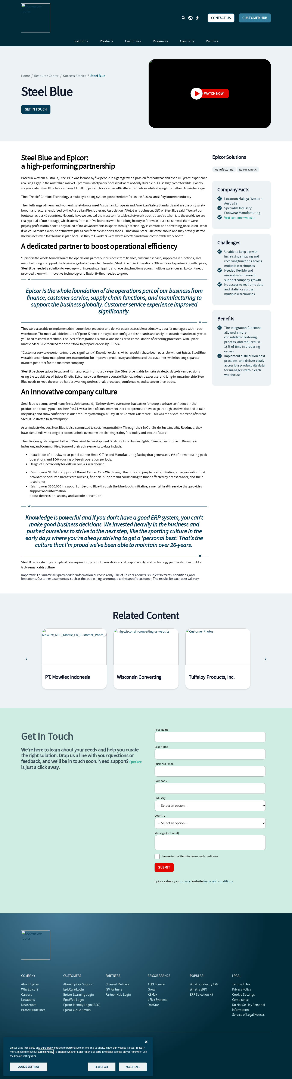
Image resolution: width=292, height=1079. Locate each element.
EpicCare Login (73, 989)
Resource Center (46, 76)
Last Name (161, 747)
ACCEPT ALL (133, 1067)
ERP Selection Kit (201, 994)
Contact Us (221, 18)
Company (161, 781)
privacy (185, 881)
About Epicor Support (78, 984)
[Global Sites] (190, 18)
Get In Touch (36, 109)
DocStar (153, 1005)
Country (160, 815)
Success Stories (74, 76)
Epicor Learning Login (78, 994)
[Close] (146, 1042)
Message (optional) (167, 833)
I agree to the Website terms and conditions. (190, 856)
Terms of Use (241, 984)
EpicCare (135, 762)
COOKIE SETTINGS (29, 1066)
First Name (161, 730)
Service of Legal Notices (248, 1015)
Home (25, 76)
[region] (78, 1056)
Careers (26, 994)
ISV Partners (114, 989)
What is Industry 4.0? (204, 984)
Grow (151, 989)
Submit (164, 867)
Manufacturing (224, 169)
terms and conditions (218, 881)
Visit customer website (239, 218)
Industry (160, 798)
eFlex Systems (157, 1000)
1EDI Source (156, 984)
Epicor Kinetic (248, 169)
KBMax (152, 994)
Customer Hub (254, 18)
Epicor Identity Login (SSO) (81, 1005)
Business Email (164, 764)
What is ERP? (198, 989)
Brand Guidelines (33, 1010)
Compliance (240, 1000)
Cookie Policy (45, 1052)
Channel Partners (118, 984)
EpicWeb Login (73, 1000)
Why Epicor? (29, 989)
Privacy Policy (241, 989)
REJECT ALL (101, 1067)
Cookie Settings (243, 994)
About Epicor (30, 984)
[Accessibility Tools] (197, 18)
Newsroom (28, 1005)
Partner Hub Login (118, 994)
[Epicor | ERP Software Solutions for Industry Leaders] (35, 17)
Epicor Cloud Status (76, 1010)
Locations (28, 1000)
